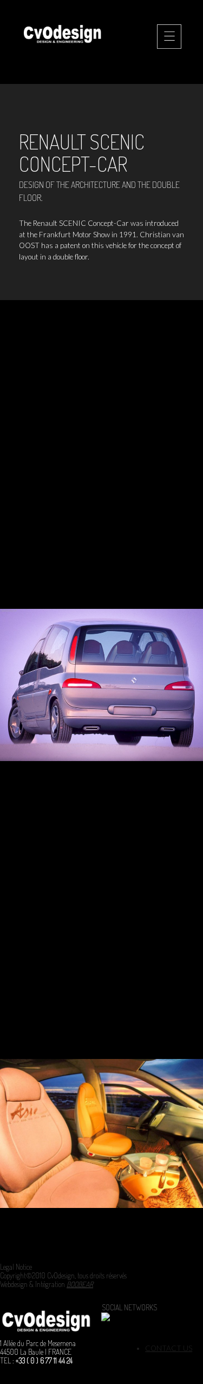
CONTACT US (168, 1348)
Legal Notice (16, 1266)
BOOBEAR (80, 1284)
